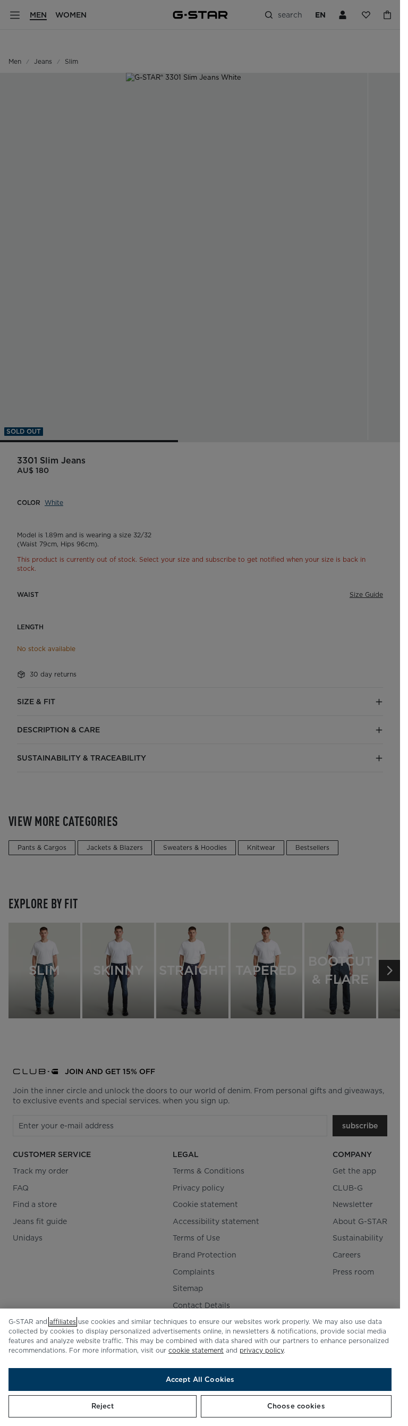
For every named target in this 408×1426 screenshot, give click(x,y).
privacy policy (262, 1350)
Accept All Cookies (200, 1379)
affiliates (62, 1322)
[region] (200, 1367)
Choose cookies (296, 1406)
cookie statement (196, 1350)
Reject (102, 1406)
